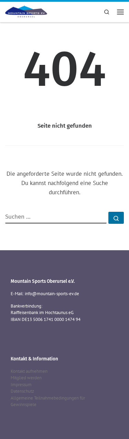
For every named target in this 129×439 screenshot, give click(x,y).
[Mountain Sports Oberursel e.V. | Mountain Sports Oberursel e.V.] (26, 11)
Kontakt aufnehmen (29, 371)
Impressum (21, 385)
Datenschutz (22, 391)
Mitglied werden (26, 378)
